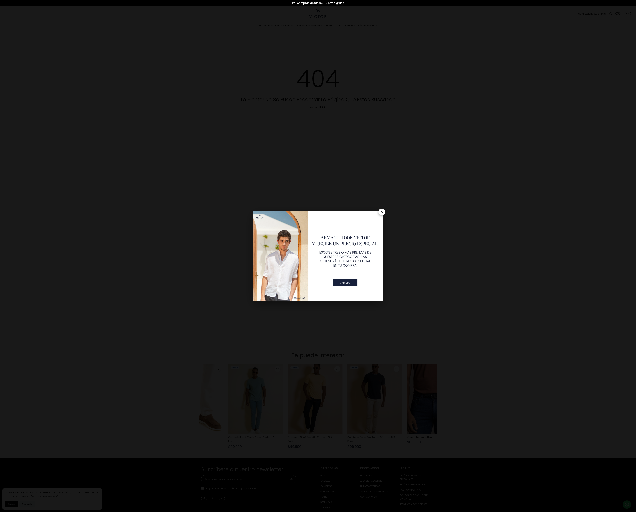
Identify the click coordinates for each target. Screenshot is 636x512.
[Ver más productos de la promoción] (345, 282)
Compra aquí (328, 3)
